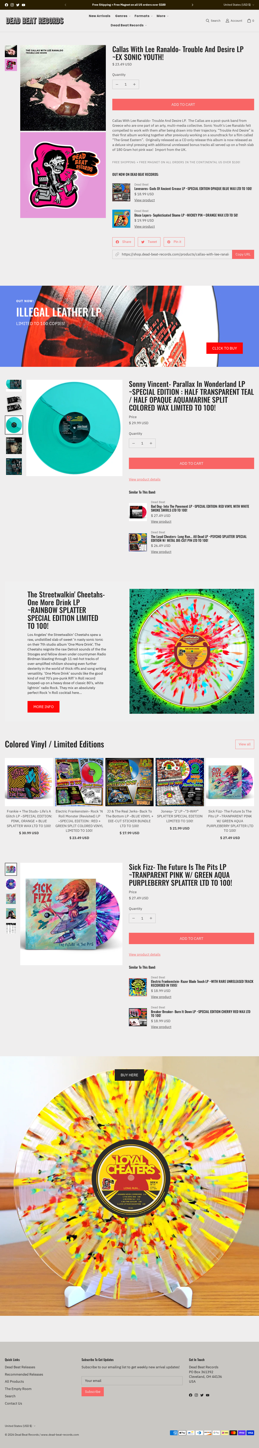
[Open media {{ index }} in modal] (63, 88)
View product (144, 200)
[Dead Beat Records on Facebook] (6, 5)
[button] (122, 16)
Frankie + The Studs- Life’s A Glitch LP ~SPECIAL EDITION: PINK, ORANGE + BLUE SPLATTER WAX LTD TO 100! (29, 818)
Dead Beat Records (27, 1434)
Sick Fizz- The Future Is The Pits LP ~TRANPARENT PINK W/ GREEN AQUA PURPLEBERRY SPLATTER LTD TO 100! (230, 821)
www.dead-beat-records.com (60, 1434)
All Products (14, 1381)
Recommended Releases (24, 1374)
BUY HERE (129, 1074)
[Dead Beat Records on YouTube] (23, 5)
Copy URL (243, 254)
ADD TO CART (183, 104)
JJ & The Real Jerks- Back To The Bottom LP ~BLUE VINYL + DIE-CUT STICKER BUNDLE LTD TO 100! (129, 818)
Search (10, 1396)
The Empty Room (18, 1389)
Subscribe (92, 1391)
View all (245, 744)
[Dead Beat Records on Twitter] (18, 5)
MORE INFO (43, 706)
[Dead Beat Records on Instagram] (12, 5)
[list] (63, 131)
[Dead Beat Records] (35, 20)
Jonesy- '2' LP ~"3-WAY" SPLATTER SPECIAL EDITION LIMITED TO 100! (180, 816)
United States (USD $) (237, 4)
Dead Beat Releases (20, 1367)
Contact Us (13, 1403)
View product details (144, 479)
